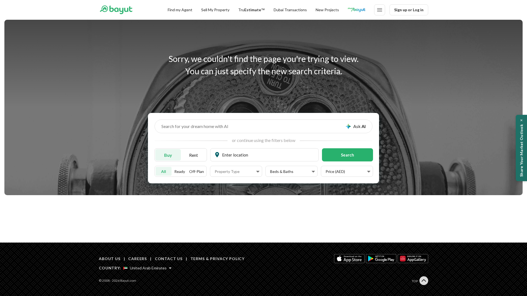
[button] (237, 171)
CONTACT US (169, 258)
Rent (193, 155)
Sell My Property (215, 9)
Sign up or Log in (409, 9)
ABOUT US (109, 258)
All (163, 171)
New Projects (327, 9)
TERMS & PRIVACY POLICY (217, 258)
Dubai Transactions (290, 9)
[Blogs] (356, 9)
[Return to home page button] (116, 9)
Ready (179, 171)
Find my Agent (180, 9)
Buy (168, 155)
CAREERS (137, 258)
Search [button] (347, 154)
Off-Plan (196, 171)
